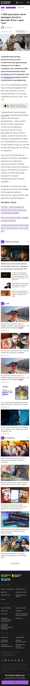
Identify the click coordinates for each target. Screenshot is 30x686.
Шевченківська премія (21, 595)
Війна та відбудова (7, 589)
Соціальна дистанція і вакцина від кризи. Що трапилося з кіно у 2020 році (14, 228)
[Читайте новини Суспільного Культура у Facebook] (2, 660)
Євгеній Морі (9, 27)
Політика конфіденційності (7, 645)
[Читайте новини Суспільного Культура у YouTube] (5, 660)
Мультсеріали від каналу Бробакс (22, 614)
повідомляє (8, 77)
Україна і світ (21, 7)
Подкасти (19, 618)
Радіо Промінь (6, 608)
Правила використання (21, 641)
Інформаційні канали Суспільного (20, 646)
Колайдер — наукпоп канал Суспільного (6, 619)
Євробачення (20, 589)
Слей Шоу (4, 614)
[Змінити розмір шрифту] (28, 32)
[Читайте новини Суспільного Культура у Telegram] (9, 660)
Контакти (4, 637)
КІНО (3, 7)
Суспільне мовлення (4, 641)
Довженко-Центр (21, 592)
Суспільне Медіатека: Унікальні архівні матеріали (7, 626)
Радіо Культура (21, 608)
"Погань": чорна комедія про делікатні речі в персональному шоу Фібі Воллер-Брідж (13, 210)
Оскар (3, 599)
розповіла (5, 115)
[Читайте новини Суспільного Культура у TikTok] (22, 660)
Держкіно (4, 592)
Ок (15, 682)
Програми (4, 611)
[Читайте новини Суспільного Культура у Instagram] (15, 660)
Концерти (19, 611)
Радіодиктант (5, 595)
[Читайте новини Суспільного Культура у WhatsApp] (19, 660)
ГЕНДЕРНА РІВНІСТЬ (11, 7)
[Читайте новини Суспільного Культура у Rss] (12, 660)
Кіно (3, 10)
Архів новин (20, 637)
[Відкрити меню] (28, 2)
